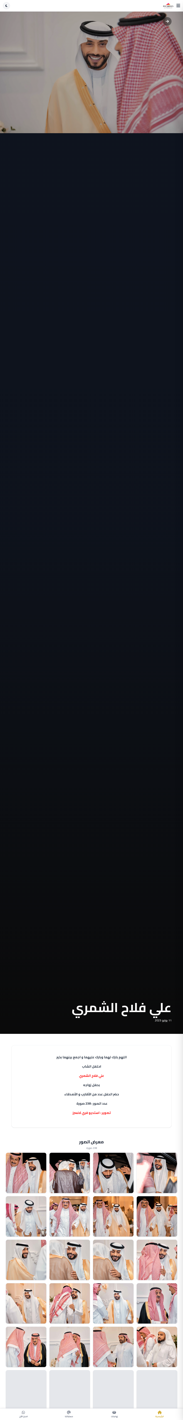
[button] (157, 1173)
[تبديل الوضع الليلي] (6, 5)
